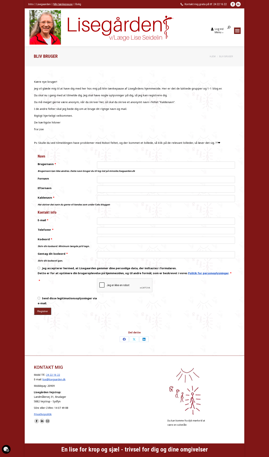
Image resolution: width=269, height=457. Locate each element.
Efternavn (44, 188)
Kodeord (45, 239)
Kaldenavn (46, 197)
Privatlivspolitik (43, 414)
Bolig (78, 4)
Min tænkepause (63, 4)
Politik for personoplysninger (208, 273)
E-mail (43, 220)
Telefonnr (45, 229)
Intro (31, 4)
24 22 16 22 (53, 374)
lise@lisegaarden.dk (54, 379)
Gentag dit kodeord (53, 253)
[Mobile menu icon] (237, 31)
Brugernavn (47, 164)
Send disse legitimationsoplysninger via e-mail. (67, 300)
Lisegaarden (43, 4)
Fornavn (43, 178)
